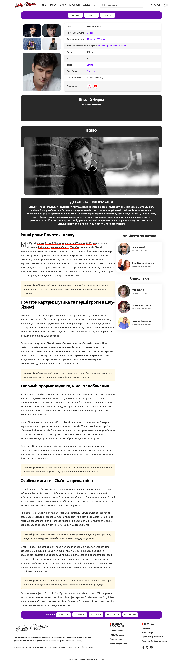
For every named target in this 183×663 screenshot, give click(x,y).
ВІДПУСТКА (38, 647)
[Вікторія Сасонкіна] (124, 322)
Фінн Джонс (138, 289)
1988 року (100, 39)
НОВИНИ (107, 15)
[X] (155, 5)
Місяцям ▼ (96, 615)
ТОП (91, 647)
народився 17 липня (73, 243)
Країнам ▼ (63, 615)
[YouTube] (159, 5)
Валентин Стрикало (142, 305)
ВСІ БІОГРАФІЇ (130, 615)
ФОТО (91, 15)
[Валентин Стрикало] (124, 307)
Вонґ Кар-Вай (138, 247)
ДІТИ (55, 647)
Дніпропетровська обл (108, 46)
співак (40, 243)
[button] (91, 166)
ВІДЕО (62, 647)
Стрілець (91, 71)
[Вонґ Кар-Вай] (124, 249)
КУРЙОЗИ (82, 647)
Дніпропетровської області (53, 247)
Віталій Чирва (53, 243)
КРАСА (48, 647)
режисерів (82, 355)
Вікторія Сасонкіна (141, 321)
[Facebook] (151, 5)
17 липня (91, 39)
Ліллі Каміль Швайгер (143, 263)
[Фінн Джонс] (124, 291)
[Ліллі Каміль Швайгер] (124, 264)
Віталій (90, 65)
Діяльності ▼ (113, 615)
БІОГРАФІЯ (75, 15)
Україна (122, 46)
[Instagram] (89, 86)
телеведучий (69, 446)
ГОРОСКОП (71, 647)
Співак (90, 33)
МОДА (28, 647)
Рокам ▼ (80, 615)
